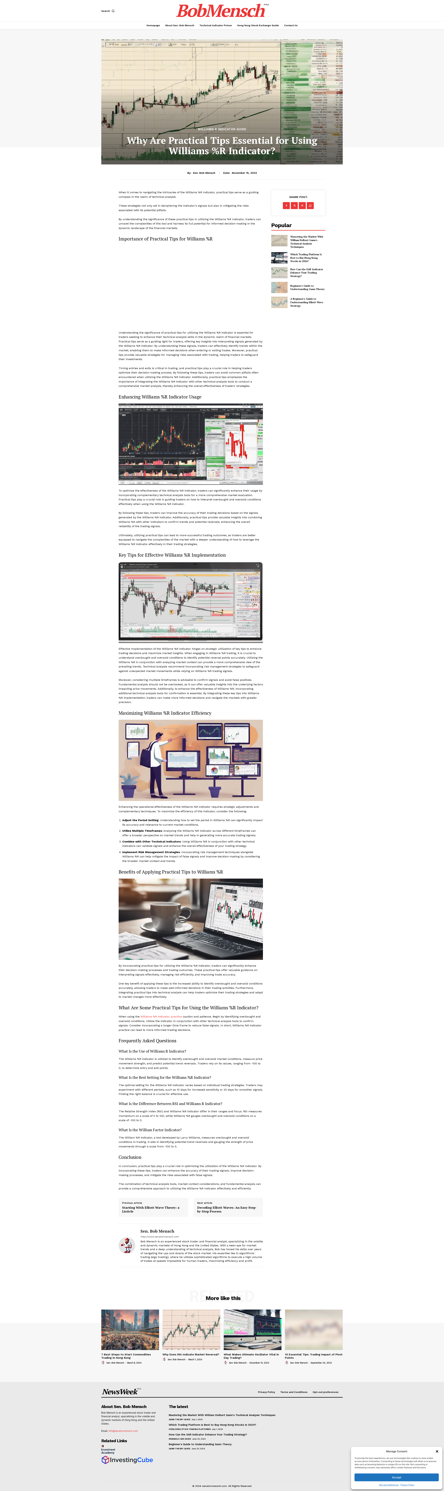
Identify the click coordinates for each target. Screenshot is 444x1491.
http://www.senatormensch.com (159, 1236)
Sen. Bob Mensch (204, 173)
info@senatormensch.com (123, 1430)
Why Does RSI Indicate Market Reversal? (191, 1354)
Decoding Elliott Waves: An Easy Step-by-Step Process (227, 1209)
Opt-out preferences (389, 1485)
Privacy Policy (407, 1485)
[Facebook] (286, 205)
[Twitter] (294, 205)
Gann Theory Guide (179, 1419)
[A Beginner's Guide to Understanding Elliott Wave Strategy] (279, 302)
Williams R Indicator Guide (222, 129)
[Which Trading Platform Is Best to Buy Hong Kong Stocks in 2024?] (279, 257)
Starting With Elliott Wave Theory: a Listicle (151, 1209)
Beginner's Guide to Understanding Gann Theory (307, 287)
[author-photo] (103, 1363)
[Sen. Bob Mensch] (127, 1245)
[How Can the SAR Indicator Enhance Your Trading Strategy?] (279, 272)
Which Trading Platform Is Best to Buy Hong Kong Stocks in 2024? (306, 258)
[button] (437, 1451)
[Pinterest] (302, 205)
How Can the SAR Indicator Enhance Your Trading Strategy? (306, 273)
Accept (396, 1477)
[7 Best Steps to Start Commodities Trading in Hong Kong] (130, 1330)
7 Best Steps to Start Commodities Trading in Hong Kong (126, 1356)
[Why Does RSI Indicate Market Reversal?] (191, 1330)
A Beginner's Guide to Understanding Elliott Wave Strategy (306, 302)
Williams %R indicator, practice (161, 1016)
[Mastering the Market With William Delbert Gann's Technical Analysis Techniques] (279, 240)
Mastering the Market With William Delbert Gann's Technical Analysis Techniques (306, 241)
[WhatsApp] (310, 205)
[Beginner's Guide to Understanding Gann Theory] (279, 287)
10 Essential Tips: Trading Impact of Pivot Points (314, 1356)
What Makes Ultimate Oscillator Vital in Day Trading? (251, 1356)
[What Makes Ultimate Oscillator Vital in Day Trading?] (252, 1330)
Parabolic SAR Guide (180, 1439)
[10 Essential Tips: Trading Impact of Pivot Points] (314, 1330)
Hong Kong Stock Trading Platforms (190, 1429)
